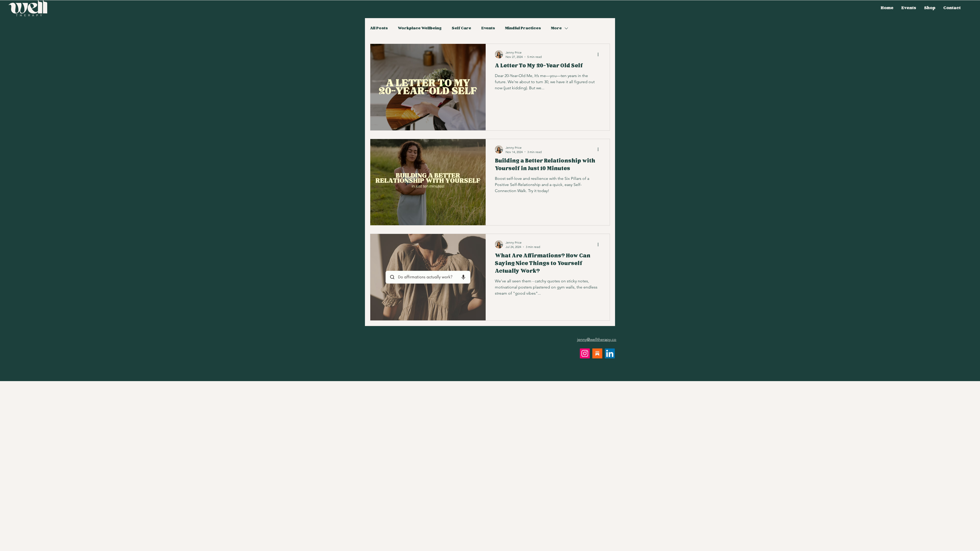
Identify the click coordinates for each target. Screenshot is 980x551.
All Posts (379, 28)
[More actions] (600, 54)
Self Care (461, 28)
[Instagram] (585, 353)
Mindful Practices (523, 28)
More (556, 28)
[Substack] (597, 353)
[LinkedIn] (610, 353)
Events (488, 28)
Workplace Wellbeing (420, 28)
